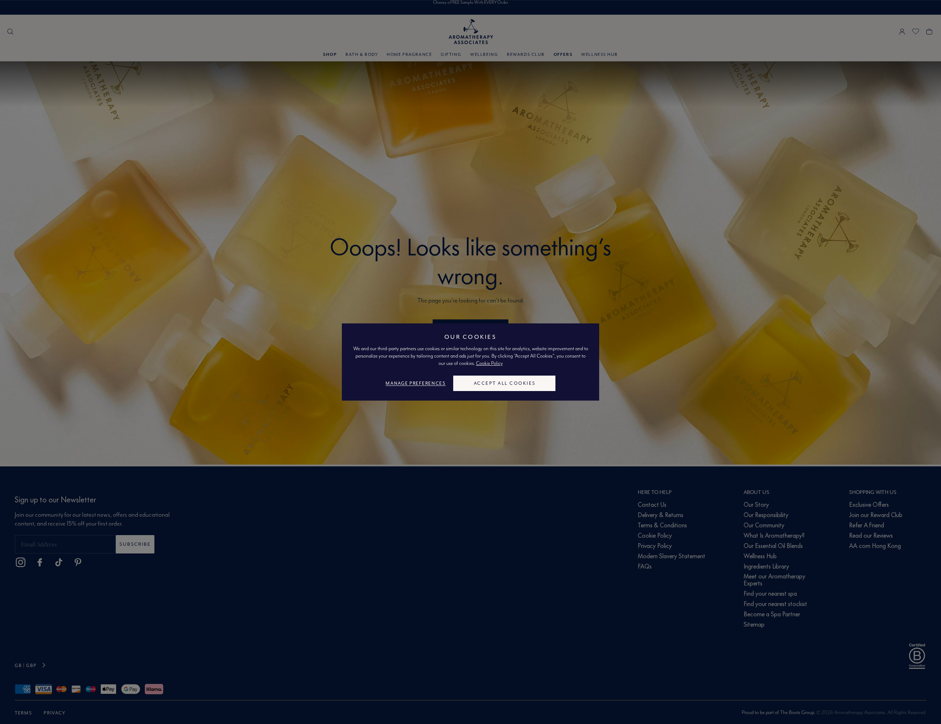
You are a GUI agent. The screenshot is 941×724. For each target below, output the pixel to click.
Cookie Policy (489, 363)
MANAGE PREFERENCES (416, 383)
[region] (470, 362)
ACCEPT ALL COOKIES (505, 383)
